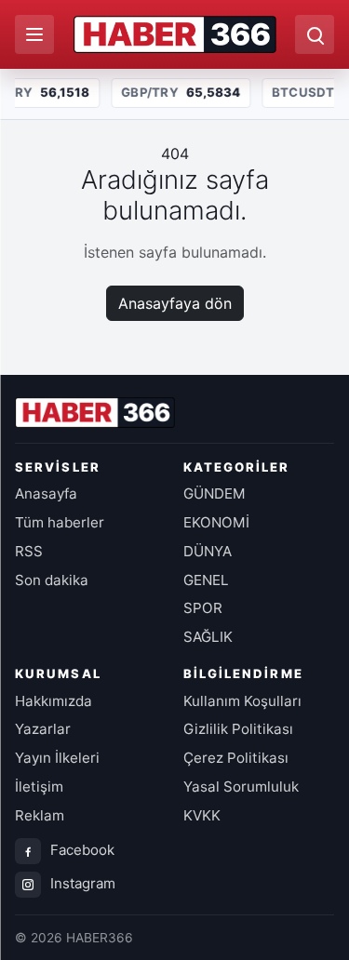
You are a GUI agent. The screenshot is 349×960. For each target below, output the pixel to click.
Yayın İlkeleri (57, 758)
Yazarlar (43, 729)
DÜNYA (207, 551)
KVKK (202, 815)
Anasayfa (46, 493)
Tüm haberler (59, 522)
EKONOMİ (216, 522)
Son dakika (51, 580)
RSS (29, 551)
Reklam (39, 815)
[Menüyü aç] (34, 34)
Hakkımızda (53, 701)
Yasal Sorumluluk (241, 786)
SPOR (202, 608)
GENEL (206, 580)
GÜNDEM (214, 493)
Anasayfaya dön (175, 303)
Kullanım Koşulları (242, 701)
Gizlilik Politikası (238, 729)
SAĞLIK (208, 637)
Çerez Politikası (236, 758)
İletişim (39, 786)
